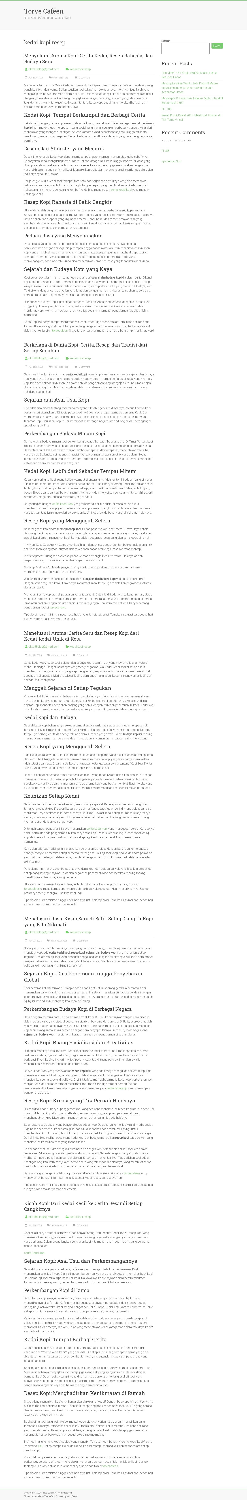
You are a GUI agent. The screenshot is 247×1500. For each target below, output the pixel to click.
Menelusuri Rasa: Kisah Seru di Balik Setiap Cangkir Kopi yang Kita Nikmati (88, 921)
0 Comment (84, 77)
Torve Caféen (44, 11)
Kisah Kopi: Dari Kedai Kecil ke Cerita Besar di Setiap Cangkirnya (83, 1206)
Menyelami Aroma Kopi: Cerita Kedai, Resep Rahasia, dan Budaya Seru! (88, 58)
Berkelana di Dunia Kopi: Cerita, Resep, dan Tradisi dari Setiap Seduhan (85, 348)
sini (40, 1446)
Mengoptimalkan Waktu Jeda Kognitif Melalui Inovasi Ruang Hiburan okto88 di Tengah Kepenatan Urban (189, 88)
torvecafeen (60, 330)
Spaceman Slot (171, 161)
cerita (55, 77)
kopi (67, 77)
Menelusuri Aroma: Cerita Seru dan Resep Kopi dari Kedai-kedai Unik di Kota (81, 636)
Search (165, 41)
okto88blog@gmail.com (43, 69)
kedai (61, 77)
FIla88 (165, 150)
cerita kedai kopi (121, 189)
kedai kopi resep (80, 69)
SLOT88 (166, 109)
